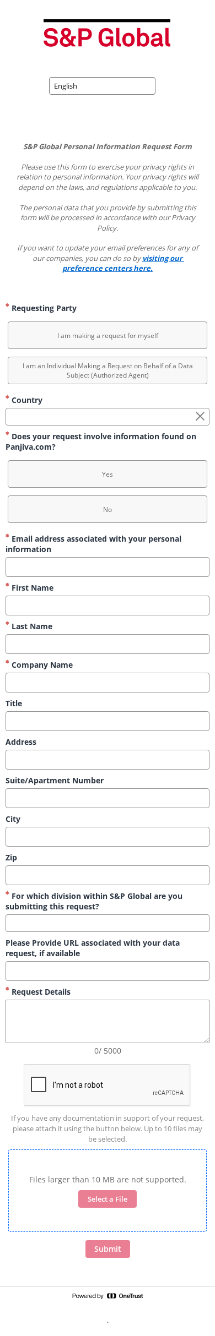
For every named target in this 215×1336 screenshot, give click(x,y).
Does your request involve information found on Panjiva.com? (101, 441)
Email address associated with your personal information (93, 543)
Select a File (107, 1199)
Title (14, 703)
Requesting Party (43, 308)
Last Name (30, 626)
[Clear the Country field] (200, 417)
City (13, 819)
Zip (11, 857)
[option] (107, 335)
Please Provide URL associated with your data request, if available (93, 947)
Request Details (40, 991)
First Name (31, 587)
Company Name (41, 664)
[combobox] (102, 86)
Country (25, 400)
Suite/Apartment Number (55, 780)
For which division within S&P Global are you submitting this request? (94, 901)
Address (21, 742)
